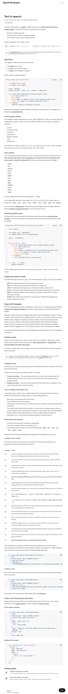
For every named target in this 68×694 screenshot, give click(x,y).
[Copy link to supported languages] (23, 304)
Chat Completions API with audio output (17, 344)
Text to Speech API (39, 342)
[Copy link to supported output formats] (27, 276)
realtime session (44, 604)
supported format (17, 112)
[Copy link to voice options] (15, 152)
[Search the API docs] (60, 3)
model (12, 66)
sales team (45, 356)
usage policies (15, 52)
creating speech (20, 604)
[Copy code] (60, 80)
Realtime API (20, 206)
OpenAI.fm (29, 158)
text (11, 68)
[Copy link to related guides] (18, 668)
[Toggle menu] (63, 3)
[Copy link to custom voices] (18, 337)
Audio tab (42, 593)
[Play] (6, 46)
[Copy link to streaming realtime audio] (24, 213)
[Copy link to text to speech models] (22, 116)
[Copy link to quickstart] (14, 59)
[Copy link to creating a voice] (17, 363)
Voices (40, 357)
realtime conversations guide (18, 209)
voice (11, 71)
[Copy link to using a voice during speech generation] (34, 598)
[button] (55, 80)
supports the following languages (15, 309)
